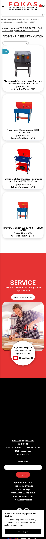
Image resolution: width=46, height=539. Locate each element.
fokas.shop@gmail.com (23, 440)
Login (12, 19)
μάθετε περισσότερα (23, 297)
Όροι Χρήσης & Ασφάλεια (23, 492)
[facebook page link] (2, 19)
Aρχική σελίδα (8, 28)
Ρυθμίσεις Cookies (23, 499)
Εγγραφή (23, 475)
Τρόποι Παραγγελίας (23, 486)
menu (3, 5)
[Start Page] (23, 6)
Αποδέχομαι (23, 532)
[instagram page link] (5, 19)
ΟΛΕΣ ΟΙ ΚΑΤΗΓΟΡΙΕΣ (26, 28)
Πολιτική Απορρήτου (23, 496)
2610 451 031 (23, 444)
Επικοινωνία (24, 19)
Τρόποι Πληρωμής (23, 489)
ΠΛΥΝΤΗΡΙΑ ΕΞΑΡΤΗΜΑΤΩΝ (27, 30)
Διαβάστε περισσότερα (13, 525)
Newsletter (23, 461)
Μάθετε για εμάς (23, 451)
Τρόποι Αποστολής (23, 482)
